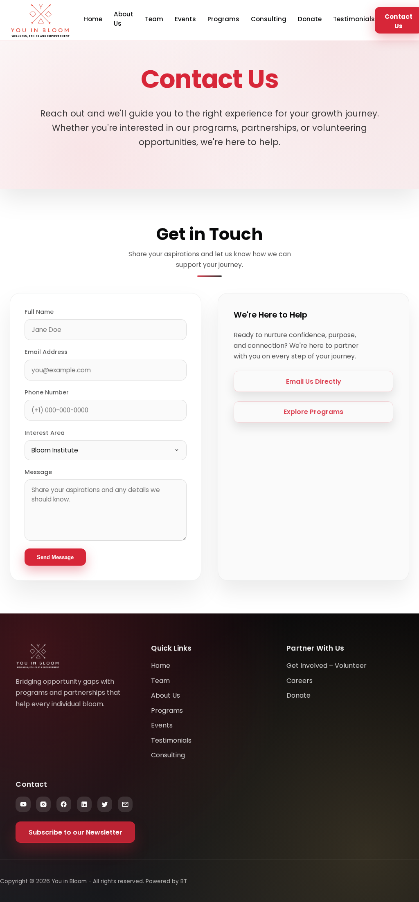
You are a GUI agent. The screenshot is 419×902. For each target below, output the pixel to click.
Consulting (268, 19)
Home (92, 19)
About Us (123, 19)
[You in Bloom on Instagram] (43, 804)
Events (185, 19)
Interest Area (45, 433)
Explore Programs (313, 411)
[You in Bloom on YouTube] (23, 804)
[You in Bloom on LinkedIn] (84, 804)
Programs (223, 19)
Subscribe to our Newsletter (75, 832)
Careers (299, 680)
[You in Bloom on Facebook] (63, 804)
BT (183, 881)
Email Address (46, 352)
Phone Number (47, 392)
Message (38, 472)
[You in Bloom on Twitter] (104, 804)
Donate (310, 19)
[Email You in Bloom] (125, 804)
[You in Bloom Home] (40, 20)
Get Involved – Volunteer (326, 665)
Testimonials (354, 19)
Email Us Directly (313, 381)
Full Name (39, 312)
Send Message (55, 557)
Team (154, 19)
